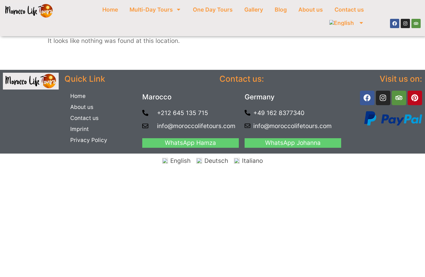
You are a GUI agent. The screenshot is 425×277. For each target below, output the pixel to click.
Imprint (79, 129)
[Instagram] (405, 23)
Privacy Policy (88, 140)
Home (110, 9)
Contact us (349, 9)
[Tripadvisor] (416, 23)
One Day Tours (213, 9)
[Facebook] (394, 23)
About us (310, 9)
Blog (281, 9)
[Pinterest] (415, 98)
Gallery (253, 9)
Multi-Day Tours (151, 9)
